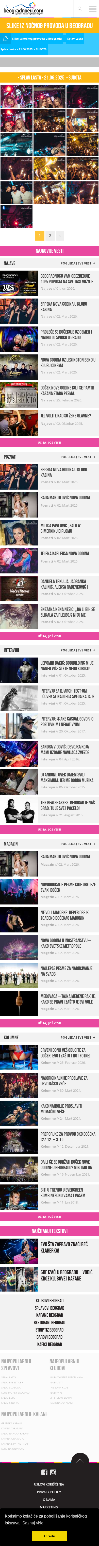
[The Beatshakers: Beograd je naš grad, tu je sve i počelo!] (19, 809)
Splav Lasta (75, 38)
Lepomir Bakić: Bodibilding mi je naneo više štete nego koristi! (67, 665)
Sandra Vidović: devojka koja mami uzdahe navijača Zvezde (65, 749)
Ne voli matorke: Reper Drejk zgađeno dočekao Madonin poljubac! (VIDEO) (65, 918)
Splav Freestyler (12, 1382)
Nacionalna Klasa (61, 1402)
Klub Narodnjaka (12, 1448)
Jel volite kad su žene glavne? (66, 415)
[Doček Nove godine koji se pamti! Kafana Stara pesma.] (19, 394)
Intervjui (48, 675)
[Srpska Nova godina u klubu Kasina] (19, 310)
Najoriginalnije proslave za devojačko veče (64, 1080)
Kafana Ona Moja (12, 1438)
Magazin (48, 864)
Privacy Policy (49, 1492)
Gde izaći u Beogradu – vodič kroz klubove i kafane (66, 1275)
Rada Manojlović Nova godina (65, 497)
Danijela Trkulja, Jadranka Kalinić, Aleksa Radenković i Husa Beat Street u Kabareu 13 (66, 587)
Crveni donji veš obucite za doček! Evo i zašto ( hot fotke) (65, 1052)
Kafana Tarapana (12, 1428)
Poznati (47, 482)
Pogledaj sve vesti (77, 263)
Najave (47, 288)
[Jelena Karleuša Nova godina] (19, 560)
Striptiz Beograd (49, 1330)
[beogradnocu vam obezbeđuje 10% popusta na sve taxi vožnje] (19, 282)
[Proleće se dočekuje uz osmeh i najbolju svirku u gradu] (19, 338)
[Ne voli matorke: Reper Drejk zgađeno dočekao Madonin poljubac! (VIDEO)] (19, 919)
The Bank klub (59, 1387)
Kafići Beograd (49, 1344)
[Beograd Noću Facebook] (44, 1472)
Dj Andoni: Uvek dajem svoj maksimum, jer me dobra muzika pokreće (67, 780)
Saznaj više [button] (32, 1523)
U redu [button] (49, 1536)
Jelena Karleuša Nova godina (65, 553)
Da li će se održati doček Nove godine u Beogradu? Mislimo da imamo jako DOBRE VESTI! (66, 1167)
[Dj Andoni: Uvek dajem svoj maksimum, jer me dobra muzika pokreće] (19, 781)
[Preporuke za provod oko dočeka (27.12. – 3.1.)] (19, 1140)
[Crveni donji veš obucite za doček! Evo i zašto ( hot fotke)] (19, 1056)
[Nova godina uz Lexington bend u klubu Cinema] (19, 366)
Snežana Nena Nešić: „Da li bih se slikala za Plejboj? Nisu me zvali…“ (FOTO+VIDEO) (68, 614)
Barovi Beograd (49, 1337)
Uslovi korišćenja (49, 1484)
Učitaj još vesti (49, 442)
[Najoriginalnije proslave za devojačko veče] (19, 1084)
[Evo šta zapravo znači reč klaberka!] (19, 1250)
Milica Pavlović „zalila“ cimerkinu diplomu (61, 528)
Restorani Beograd (49, 1322)
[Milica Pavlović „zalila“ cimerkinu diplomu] (19, 532)
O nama (49, 1499)
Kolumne (49, 1062)
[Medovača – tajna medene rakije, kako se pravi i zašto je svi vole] (19, 1003)
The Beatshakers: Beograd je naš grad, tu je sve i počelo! (68, 805)
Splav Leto (8, 1397)
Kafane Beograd (49, 1315)
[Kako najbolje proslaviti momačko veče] (19, 1112)
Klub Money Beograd (15, 1392)
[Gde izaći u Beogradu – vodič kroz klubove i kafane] (19, 1278)
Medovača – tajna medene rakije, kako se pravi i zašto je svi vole (68, 999)
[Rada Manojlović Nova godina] (19, 504)
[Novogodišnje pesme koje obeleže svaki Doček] (19, 891)
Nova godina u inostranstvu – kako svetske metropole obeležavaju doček (66, 946)
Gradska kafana (11, 1423)
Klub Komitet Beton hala (66, 1377)
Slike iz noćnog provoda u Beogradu (37, 38)
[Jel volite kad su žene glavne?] (19, 422)
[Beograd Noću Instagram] (53, 1472)
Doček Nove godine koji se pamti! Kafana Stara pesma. (67, 390)
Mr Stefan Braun (61, 1397)
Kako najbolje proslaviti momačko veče (61, 1108)
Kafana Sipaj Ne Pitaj (14, 1443)
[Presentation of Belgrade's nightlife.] (24, 8)
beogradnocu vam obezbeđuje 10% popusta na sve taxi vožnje (67, 278)
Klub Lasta (56, 1382)
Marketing (49, 1507)
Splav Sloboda (11, 1387)
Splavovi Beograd (49, 1308)
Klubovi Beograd (49, 1300)
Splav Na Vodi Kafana (15, 1433)
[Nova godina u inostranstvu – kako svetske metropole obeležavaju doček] (19, 947)
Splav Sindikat (10, 1402)
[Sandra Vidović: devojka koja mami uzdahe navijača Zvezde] (19, 753)
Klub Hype (56, 1392)
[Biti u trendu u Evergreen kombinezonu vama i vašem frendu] (19, 1196)
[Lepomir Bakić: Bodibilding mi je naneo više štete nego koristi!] (19, 669)
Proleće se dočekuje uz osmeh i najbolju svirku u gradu (66, 334)
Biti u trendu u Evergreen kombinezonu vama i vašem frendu (63, 1195)
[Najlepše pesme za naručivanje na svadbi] (19, 975)
